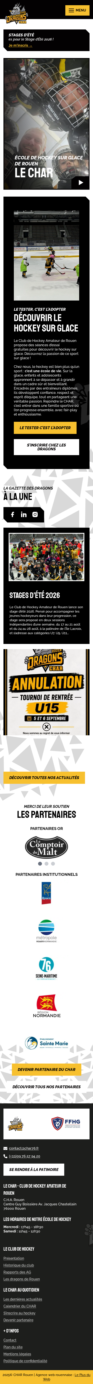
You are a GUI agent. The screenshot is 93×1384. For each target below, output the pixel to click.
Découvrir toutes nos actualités (44, 777)
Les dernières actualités (22, 1299)
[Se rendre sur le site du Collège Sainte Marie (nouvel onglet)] (46, 1043)
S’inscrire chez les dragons (46, 447)
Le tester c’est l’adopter (45, 427)
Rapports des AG (17, 1272)
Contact (9, 1340)
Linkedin (24, 514)
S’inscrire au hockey (19, 1313)
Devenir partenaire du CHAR (46, 1069)
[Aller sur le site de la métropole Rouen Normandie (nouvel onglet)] (46, 930)
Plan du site (12, 1347)
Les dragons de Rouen (21, 1279)
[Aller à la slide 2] (46, 864)
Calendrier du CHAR (19, 1306)
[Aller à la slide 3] (53, 864)
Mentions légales (17, 1354)
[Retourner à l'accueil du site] (17, 13)
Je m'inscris (20, 45)
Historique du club (18, 1265)
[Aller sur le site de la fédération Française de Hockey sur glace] (66, 1124)
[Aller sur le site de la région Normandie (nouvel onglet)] (46, 1005)
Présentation (13, 1258)
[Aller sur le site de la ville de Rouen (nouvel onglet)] (46, 893)
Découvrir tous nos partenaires (47, 1087)
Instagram (35, 514)
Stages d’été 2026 (35, 595)
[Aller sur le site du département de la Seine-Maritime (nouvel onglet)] (46, 968)
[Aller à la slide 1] (40, 864)
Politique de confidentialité (25, 1361)
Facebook (12, 514)
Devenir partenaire (18, 1320)
